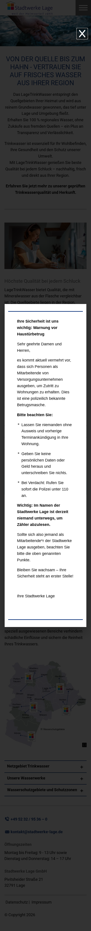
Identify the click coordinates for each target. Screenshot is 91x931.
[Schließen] (82, 33)
